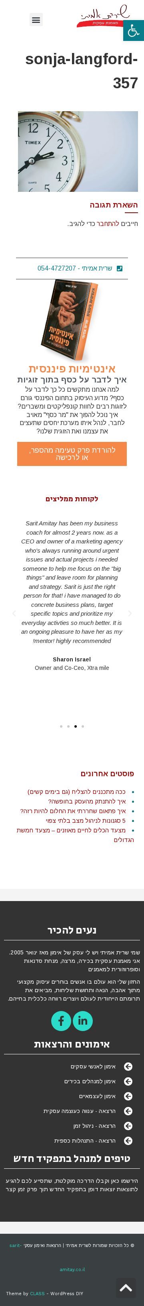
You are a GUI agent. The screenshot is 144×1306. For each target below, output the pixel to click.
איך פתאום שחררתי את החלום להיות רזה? (73, 811)
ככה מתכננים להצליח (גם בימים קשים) (77, 791)
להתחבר (108, 223)
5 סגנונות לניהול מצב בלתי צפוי (86, 820)
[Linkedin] (83, 1021)
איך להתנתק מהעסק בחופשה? (87, 801)
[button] (133, 30)
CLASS (37, 1293)
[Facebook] (61, 1021)
